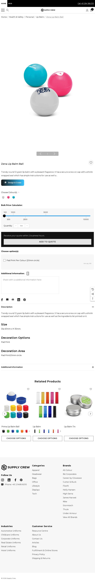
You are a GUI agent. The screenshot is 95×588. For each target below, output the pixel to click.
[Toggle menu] (3, 10)
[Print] (13, 299)
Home (3, 3)
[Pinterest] (24, 299)
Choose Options (16, 438)
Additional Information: (12, 273)
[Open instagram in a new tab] (2, 479)
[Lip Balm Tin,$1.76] (78, 404)
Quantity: (8, 226)
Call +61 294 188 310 (86, 3)
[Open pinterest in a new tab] (21, 479)
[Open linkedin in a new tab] (9, 479)
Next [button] (54, 153)
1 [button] (47, 154)
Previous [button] (40, 153)
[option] (47, 90)
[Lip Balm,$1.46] (47, 404)
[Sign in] (87, 10)
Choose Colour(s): (10, 192)
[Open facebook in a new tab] (15, 479)
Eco (10, 3)
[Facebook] (2, 299)
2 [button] (49, 445)
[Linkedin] (18, 299)
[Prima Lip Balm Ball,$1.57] (16, 404)
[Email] (7, 299)
